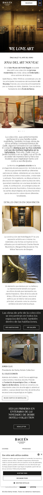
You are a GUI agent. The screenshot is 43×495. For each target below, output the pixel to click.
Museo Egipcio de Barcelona (15, 398)
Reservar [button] (28, 3)
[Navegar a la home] (7, 3)
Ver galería (31, 327)
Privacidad (26, 448)
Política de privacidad (19, 469)
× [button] (41, 454)
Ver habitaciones (12, 327)
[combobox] (38, 454)
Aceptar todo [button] (22, 473)
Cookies (5, 448)
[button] (22, 483)
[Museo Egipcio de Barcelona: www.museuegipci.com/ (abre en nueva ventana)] (21, 348)
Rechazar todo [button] (22, 478)
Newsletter (21, 426)
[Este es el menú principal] (40, 3)
